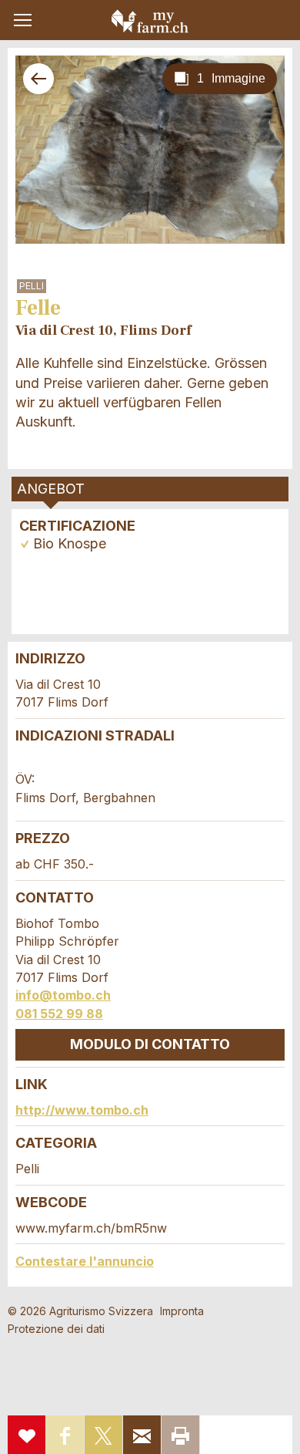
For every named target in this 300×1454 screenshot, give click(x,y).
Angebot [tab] (51, 489)
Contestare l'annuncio (84, 1261)
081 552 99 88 (59, 1013)
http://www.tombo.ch (81, 1110)
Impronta (182, 1310)
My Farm (150, 21)
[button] (22, 20)
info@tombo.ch (63, 995)
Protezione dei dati (56, 1328)
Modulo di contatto (150, 1044)
